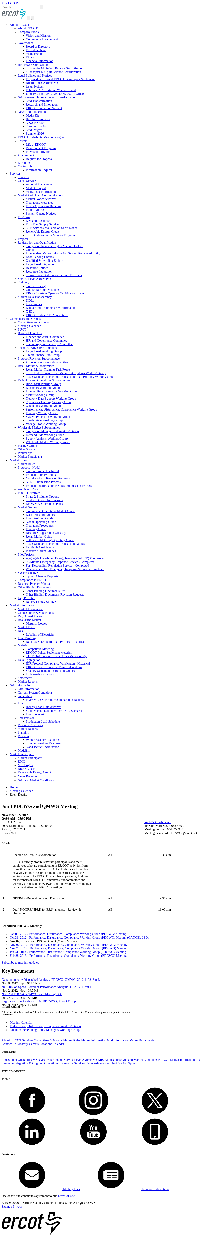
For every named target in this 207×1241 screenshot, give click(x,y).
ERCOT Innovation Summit (44, 108)
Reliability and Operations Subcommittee (44, 380)
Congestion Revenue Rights (36, 612)
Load (21, 703)
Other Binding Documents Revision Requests (55, 594)
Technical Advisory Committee (37, 347)
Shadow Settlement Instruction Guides (50, 670)
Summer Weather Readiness (44, 743)
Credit (30, 249)
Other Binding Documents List (45, 591)
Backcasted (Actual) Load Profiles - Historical (55, 641)
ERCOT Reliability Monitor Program (41, 137)
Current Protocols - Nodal (42, 471)
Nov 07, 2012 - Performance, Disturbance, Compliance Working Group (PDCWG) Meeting (68, 944)
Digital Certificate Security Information (51, 307)
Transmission (26, 718)
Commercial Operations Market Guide (50, 511)
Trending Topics (36, 126)
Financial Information (39, 61)
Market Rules (18, 460)
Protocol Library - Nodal (41, 474)
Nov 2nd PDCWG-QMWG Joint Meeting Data (32, 994)
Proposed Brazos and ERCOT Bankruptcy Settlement (60, 79)
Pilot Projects (26, 554)
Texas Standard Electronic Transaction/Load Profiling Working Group (70, 376)
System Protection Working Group (48, 416)
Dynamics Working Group (43, 387)
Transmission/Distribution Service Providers (54, 275)
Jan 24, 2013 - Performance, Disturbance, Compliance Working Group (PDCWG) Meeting (68, 952)
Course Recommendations (42, 289)
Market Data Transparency (35, 297)
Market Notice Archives (41, 199)
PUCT (22, 329)
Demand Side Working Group (45, 435)
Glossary (22, 1044)
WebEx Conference (157, 822)
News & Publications (155, 1189)
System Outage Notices (41, 213)
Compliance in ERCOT (33, 580)
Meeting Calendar (29, 326)
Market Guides (27, 507)
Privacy (17, 1206)
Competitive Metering (40, 649)
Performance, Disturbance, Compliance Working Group (61, 409)
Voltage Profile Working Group (46, 424)
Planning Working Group (42, 413)
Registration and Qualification (37, 242)
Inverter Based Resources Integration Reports (55, 699)
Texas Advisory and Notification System (111, 1063)
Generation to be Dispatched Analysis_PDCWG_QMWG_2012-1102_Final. (51, 979)
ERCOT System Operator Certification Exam (55, 293)
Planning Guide (36, 529)
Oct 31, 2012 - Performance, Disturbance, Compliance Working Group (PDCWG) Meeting (79, 937)
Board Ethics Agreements (42, 82)
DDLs (30, 300)
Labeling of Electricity (40, 634)
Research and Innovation (42, 104)
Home (14, 787)
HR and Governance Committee (46, 340)
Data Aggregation (29, 660)
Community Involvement (42, 39)
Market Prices (26, 627)
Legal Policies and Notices (35, 75)
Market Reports (28, 681)
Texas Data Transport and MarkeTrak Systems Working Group (66, 373)
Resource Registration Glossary (46, 533)
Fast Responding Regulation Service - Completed (57, 565)
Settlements (25, 678)
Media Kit (32, 115)
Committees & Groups (48, 1040)
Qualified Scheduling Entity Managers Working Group (45, 1030)
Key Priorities (26, 598)
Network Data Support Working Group (51, 398)
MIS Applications (109, 1059)
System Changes (28, 572)
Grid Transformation (39, 101)
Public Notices (35, 210)
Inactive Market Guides (41, 551)
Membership (34, 53)
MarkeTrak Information (41, 191)
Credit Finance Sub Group (43, 355)
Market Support (36, 188)
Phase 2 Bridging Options (42, 496)
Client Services (27, 180)
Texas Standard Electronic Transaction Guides (55, 543)
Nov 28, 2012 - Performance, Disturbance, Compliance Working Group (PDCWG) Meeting (68, 948)
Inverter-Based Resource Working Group (52, 391)
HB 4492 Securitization (33, 64)
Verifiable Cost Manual (40, 547)
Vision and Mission (38, 35)
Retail (21, 630)
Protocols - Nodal (29, 467)
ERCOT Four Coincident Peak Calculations (54, 667)
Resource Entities (37, 268)
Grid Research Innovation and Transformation (47, 97)
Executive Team (36, 50)
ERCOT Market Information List (179, 1059)
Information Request (39, 170)
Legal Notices (35, 86)
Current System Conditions (35, 692)
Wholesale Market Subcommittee (39, 427)
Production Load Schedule (43, 721)
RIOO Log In (26, 768)
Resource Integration (39, 271)
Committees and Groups (25, 318)
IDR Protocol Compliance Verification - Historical (58, 663)
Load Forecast (35, 714)
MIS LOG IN (10, 3)
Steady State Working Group (44, 420)
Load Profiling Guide (39, 518)
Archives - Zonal (28, 489)
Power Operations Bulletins (43, 206)
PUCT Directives (29, 493)
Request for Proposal (39, 159)
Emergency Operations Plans (44, 503)
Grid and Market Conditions (36, 780)
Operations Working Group (43, 405)
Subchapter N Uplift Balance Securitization (53, 72)
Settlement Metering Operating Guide (50, 540)
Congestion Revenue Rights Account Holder (54, 246)
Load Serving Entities (40, 257)
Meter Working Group (40, 395)
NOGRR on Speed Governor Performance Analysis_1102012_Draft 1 (46, 987)
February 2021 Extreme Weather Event (51, 90)
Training (23, 282)
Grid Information (20, 685)
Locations (24, 162)
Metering (23, 645)
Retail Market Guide (39, 536)
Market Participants (30, 456)
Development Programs (41, 148)
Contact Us (25, 166)
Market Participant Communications (41, 195)
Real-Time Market (29, 620)
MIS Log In (25, 765)
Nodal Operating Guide (41, 522)
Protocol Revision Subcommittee (39, 358)
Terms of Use (66, 1196)
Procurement (26, 155)
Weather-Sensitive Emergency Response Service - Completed (65, 569)
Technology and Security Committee (49, 344)
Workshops (25, 453)
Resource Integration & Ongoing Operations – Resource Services (43, 1063)
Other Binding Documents (35, 587)
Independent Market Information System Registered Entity (63, 253)
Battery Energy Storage (41, 601)
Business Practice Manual (34, 583)
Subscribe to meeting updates (20, 962)
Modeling (24, 750)
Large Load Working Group (44, 351)
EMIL (22, 761)
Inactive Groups (28, 445)
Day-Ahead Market (30, 616)
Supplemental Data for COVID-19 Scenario (54, 710)
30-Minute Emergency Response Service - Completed (60, 562)
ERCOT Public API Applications (47, 315)
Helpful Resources (38, 119)
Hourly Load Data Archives (43, 707)
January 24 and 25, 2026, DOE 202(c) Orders (55, 93)
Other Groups (26, 449)
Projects (23, 239)
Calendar (58, 1044)
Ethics (30, 57)
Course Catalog (36, 286)
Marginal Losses (36, 623)
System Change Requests (42, 576)
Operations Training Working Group (49, 402)
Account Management (40, 184)
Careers (22, 141)
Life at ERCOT (36, 144)
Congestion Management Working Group (52, 431)
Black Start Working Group (43, 384)
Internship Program (38, 151)
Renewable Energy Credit (42, 231)
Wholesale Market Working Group (48, 442)
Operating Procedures (40, 525)
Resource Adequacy (30, 725)
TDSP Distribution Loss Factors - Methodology (56, 656)
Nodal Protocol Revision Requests (48, 478)
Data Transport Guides (40, 514)
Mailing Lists (71, 1189)
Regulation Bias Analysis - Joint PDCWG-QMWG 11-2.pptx (41, 1001)
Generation (25, 696)
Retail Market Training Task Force (48, 369)
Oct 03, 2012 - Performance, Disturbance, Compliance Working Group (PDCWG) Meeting (68, 934)
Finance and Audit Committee (45, 337)
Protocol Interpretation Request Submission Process (59, 485)
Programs (24, 217)
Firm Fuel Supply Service (42, 224)
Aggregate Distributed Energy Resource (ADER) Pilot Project (65, 558)
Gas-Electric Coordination (42, 747)
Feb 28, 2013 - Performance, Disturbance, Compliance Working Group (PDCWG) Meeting (68, 955)
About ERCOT (20, 24)
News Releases (35, 122)
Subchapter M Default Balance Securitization (54, 68)
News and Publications (32, 112)
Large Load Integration (40, 264)
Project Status (54, 1059)
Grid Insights (34, 130)
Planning (23, 732)
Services (15, 173)
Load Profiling (27, 638)
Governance (25, 43)
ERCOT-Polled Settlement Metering (49, 652)
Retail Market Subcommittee (36, 366)
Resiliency (24, 736)
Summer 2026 (35, 133)
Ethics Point (9, 1059)
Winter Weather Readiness (42, 739)
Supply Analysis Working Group (47, 438)
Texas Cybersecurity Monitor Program (50, 235)
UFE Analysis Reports (40, 674)
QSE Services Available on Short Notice (51, 228)
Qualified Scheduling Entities (44, 260)
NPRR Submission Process (43, 482)
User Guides (34, 304)
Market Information (22, 605)
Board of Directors (38, 46)
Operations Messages (39, 202)
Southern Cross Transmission (44, 500)
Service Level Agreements (34, 278)
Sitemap (7, 1206)
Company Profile (29, 32)
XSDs (30, 311)
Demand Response (38, 220)
